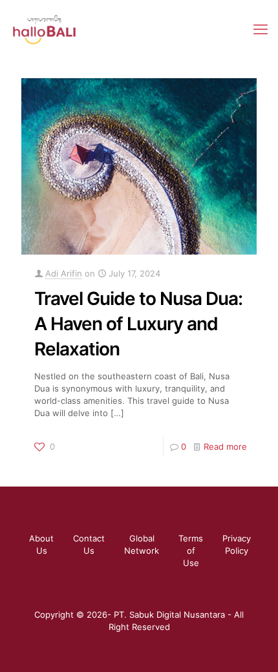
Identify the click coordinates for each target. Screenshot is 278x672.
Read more (225, 446)
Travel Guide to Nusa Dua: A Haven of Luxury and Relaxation (138, 324)
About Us (41, 544)
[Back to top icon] (251, 645)
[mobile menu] (261, 29)
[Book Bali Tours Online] (44, 29)
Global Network (141, 544)
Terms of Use (190, 550)
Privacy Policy (236, 544)
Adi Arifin (63, 273)
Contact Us (89, 544)
